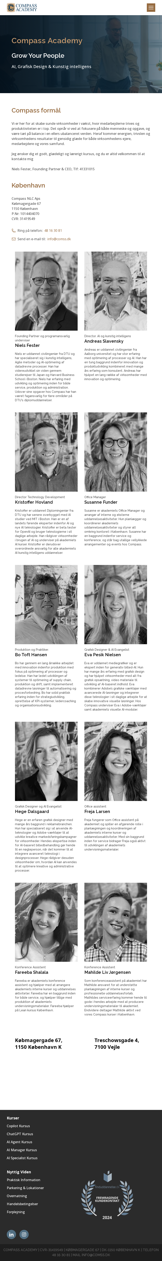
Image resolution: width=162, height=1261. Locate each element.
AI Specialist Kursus (22, 1158)
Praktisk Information (23, 1180)
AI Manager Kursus (22, 1150)
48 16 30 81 (53, 230)
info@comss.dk (59, 239)
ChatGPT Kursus (20, 1134)
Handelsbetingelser (22, 1204)
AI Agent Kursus (19, 1142)
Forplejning (16, 1212)
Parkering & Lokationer (25, 1188)
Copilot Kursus (18, 1126)
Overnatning (17, 1196)
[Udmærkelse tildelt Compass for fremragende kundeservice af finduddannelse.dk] (118, 1195)
